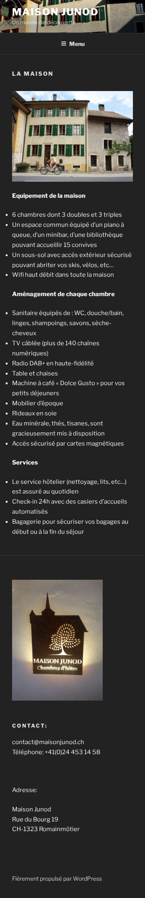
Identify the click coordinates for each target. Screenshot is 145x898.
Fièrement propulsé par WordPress (57, 878)
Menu (77, 43)
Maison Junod (55, 12)
